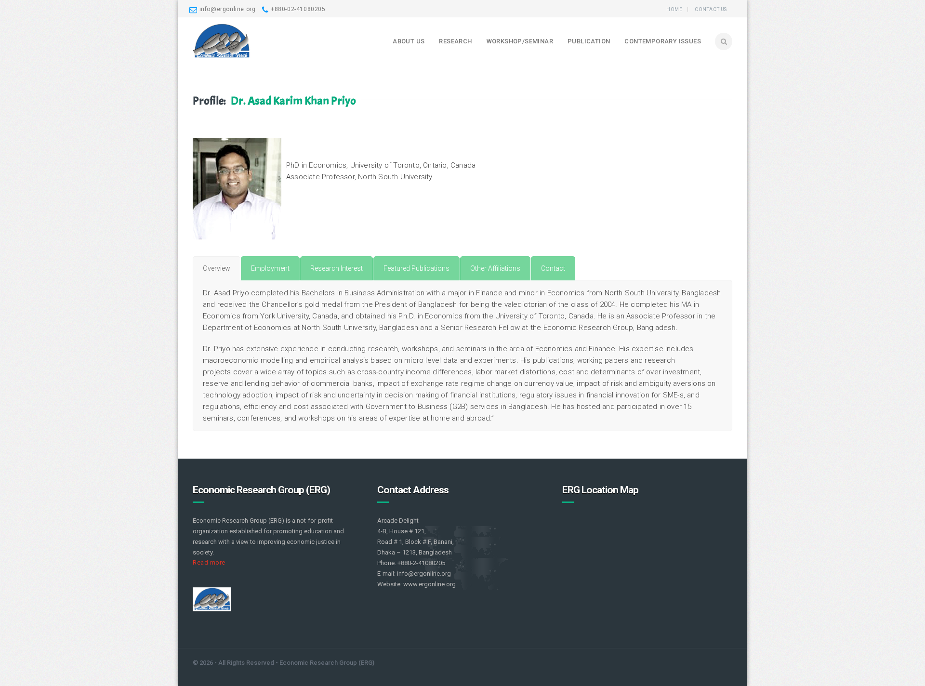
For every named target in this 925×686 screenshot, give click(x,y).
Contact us (711, 9)
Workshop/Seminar (520, 41)
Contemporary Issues (662, 41)
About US (408, 41)
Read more (209, 562)
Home (674, 9)
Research (455, 41)
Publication (589, 41)
